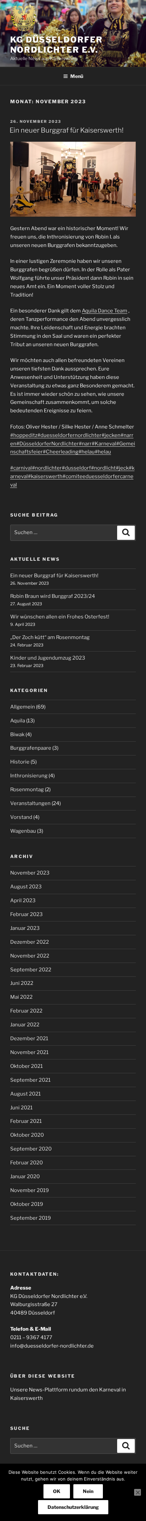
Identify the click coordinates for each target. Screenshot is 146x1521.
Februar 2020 (26, 1163)
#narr (85, 444)
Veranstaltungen (30, 803)
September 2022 (30, 970)
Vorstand (21, 817)
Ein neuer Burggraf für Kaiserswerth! (67, 130)
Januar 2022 (24, 1025)
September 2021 (30, 1080)
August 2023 (26, 887)
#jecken (111, 435)
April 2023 (23, 900)
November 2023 (30, 873)
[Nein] (137, 1492)
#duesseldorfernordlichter (69, 435)
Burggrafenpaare (30, 748)
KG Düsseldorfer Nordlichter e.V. (56, 45)
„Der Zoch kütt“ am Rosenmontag (50, 637)
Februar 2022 (26, 1011)
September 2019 (30, 1218)
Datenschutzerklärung (73, 1507)
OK (56, 1491)
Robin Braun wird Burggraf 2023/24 (52, 596)
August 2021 (25, 1094)
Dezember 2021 (29, 1038)
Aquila (17, 721)
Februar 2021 (26, 1121)
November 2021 (29, 1052)
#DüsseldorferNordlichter (47, 444)
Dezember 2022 (29, 942)
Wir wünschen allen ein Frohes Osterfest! (59, 617)
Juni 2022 (21, 983)
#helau (86, 452)
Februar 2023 (26, 914)
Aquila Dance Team (104, 311)
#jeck (122, 468)
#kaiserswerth (45, 476)
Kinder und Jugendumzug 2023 (47, 658)
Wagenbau (23, 831)
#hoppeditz (23, 435)
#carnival (21, 468)
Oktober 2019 (26, 1204)
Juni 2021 (21, 1108)
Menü (76, 76)
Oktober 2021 (26, 1066)
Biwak (17, 734)
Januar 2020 (25, 1176)
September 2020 (31, 1149)
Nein (88, 1491)
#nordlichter (47, 468)
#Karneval (104, 444)
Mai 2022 (21, 997)
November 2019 (29, 1190)
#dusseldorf (76, 468)
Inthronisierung (29, 776)
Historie (20, 762)
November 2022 (29, 956)
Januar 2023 (25, 928)
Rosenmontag (27, 789)
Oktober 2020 (27, 1135)
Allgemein (22, 707)
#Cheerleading (60, 452)
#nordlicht (103, 468)
